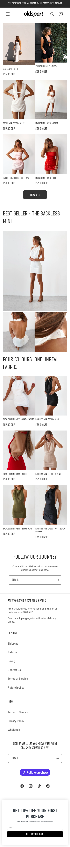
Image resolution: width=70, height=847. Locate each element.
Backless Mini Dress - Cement (48, 474)
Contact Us (14, 669)
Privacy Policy (16, 721)
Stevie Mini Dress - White (13, 123)
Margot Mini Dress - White (46, 123)
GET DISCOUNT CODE (35, 834)
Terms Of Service (18, 712)
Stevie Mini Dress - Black (46, 66)
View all (35, 195)
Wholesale (14, 729)
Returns (12, 652)
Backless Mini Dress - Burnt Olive (17, 528)
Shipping (13, 643)
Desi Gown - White (10, 69)
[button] (8, 14)
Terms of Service (18, 678)
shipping (21, 618)
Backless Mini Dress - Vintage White (18, 419)
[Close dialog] (65, 803)
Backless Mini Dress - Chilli (15, 474)
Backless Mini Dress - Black (47, 419)
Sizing (11, 661)
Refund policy (16, 687)
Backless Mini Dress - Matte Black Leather (50, 530)
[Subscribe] (57, 580)
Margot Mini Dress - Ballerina (16, 178)
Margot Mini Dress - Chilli (46, 178)
